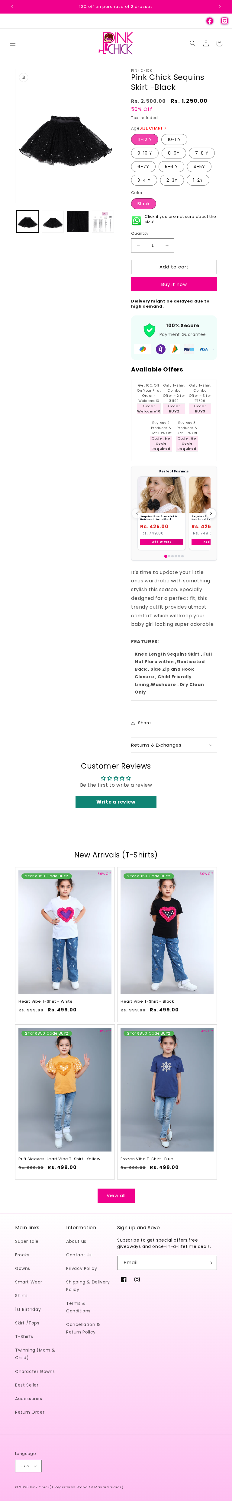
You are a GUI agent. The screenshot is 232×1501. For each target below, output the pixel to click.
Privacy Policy (81, 1268)
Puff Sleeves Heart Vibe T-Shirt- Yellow (59, 1159)
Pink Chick (40, 1487)
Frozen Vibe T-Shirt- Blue (147, 1159)
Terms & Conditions (78, 1307)
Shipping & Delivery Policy (88, 1286)
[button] (12, 43)
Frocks (22, 1255)
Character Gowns (35, 1371)
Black (143, 204)
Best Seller (27, 1385)
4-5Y (199, 167)
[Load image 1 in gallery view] (28, 222)
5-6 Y (171, 167)
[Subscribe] (210, 1263)
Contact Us (79, 1255)
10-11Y (174, 139)
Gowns (22, 1268)
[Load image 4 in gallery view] (103, 222)
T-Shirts (24, 1336)
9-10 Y (144, 153)
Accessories (28, 1399)
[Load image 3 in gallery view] (78, 222)
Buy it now (174, 284)
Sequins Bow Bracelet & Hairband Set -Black (158, 518)
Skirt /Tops (27, 1323)
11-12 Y (144, 139)
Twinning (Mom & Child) (35, 1354)
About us (76, 1241)
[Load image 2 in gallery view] (53, 222)
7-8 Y (201, 153)
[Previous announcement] (12, 6)
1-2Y (198, 180)
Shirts (21, 1296)
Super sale (27, 1241)
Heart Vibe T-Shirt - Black (147, 1001)
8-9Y (174, 153)
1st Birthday (28, 1309)
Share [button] (144, 723)
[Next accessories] (211, 513)
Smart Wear (28, 1282)
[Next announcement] (220, 6)
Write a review (115, 801)
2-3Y (172, 180)
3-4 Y (144, 180)
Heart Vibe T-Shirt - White (45, 1001)
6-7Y (143, 167)
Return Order (29, 1412)
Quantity (139, 233)
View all (116, 1195)
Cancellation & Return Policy (83, 1328)
